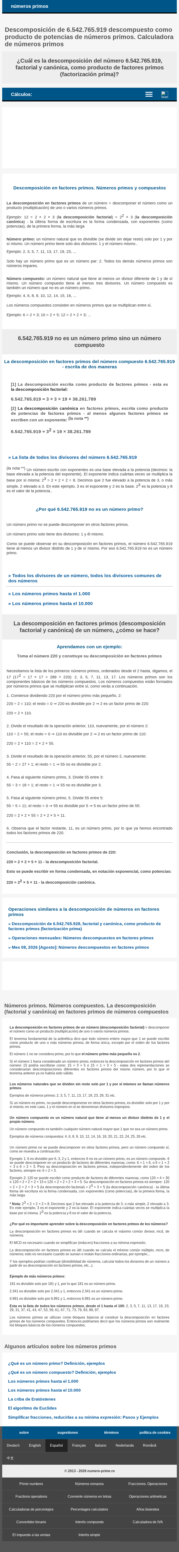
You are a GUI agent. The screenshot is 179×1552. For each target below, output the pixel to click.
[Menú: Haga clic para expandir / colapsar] (151, 94)
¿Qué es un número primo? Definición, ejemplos (56, 1363)
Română (149, 1445)
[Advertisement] (89, 137)
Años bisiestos (147, 1509)
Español (56, 1445)
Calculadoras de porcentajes (31, 1509)
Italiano (100, 1445)
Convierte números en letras (89, 1496)
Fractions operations (31, 1496)
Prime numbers (31, 1484)
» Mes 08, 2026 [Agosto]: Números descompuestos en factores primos (78, 947)
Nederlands (125, 1445)
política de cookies (154, 1432)
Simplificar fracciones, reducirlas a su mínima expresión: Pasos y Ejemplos (83, 1417)
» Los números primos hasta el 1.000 (49, 593)
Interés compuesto (89, 1522)
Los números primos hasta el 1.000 (43, 1381)
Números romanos (89, 1484)
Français (79, 1445)
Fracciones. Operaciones (147, 1484)
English (35, 1445)
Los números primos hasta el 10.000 (44, 1390)
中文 (10, 1458)
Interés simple (89, 1535)
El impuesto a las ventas (31, 1535)
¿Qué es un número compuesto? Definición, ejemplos (62, 1372)
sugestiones (67, 1432)
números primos (29, 6)
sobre (24, 1432)
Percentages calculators (89, 1509)
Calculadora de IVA (148, 1522)
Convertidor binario (31, 1522)
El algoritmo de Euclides (32, 1408)
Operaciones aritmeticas (148, 1496)
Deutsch (13, 1445)
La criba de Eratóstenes (32, 1399)
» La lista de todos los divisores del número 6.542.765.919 (72, 457)
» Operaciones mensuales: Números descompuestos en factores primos (81, 937)
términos (111, 1432)
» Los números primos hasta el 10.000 (50, 603)
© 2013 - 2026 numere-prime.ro (89, 1471)
